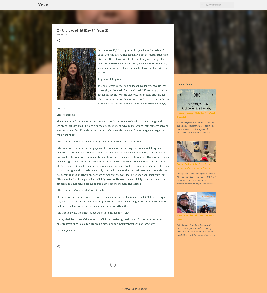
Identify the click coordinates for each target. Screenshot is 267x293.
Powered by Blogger (135, 289)
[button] (58, 40)
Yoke (43, 4)
